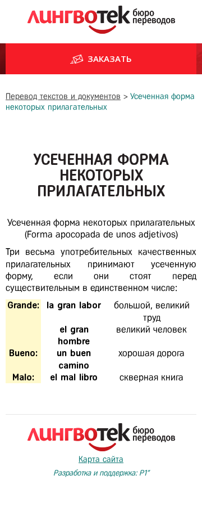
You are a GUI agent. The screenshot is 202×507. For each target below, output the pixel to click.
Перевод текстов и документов (63, 96)
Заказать (110, 58)
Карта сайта (101, 459)
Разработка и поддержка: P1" (101, 473)
